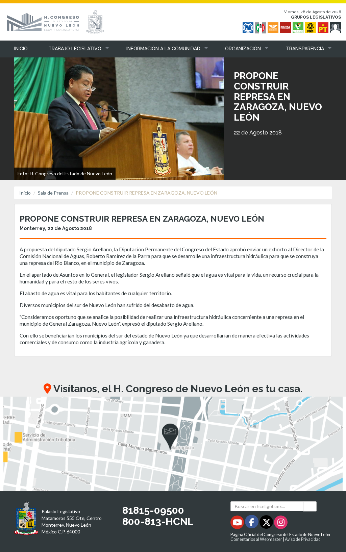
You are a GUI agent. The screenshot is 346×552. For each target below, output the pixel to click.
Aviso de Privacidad (303, 539)
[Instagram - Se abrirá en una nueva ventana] (281, 523)
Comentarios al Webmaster (256, 539)
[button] (73, 49)
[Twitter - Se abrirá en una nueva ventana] (267, 523)
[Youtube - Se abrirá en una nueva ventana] (237, 523)
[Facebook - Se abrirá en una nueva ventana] (252, 523)
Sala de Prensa (53, 193)
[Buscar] (310, 506)
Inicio (25, 193)
